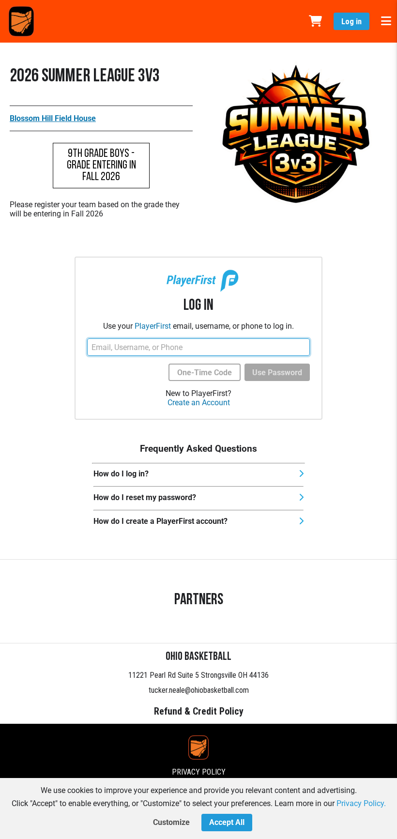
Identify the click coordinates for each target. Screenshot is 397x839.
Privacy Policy (199, 772)
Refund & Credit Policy (199, 711)
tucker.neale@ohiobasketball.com (199, 690)
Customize (171, 822)
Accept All (226, 822)
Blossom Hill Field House (53, 118)
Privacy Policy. (361, 803)
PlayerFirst (153, 326)
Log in (351, 21)
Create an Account (199, 402)
